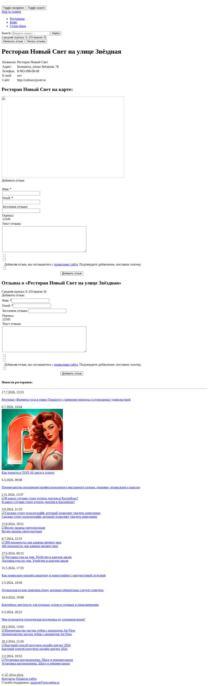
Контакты (8, 678)
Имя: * (6, 189)
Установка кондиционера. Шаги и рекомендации (36, 663)
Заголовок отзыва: (15, 206)
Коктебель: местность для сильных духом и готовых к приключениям (50, 604)
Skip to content (11, 11)
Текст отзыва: (11, 223)
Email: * (7, 198)
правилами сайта (66, 264)
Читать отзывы (36, 41)
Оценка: (8, 215)
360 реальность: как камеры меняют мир (30, 546)
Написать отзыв (13, 41)
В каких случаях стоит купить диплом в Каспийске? (38, 502)
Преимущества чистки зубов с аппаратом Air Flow (37, 634)
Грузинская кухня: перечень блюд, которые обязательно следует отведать (52, 590)
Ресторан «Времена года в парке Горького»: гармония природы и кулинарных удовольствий (66, 399)
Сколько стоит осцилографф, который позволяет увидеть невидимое (49, 516)
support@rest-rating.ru (44, 682)
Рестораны (17, 18)
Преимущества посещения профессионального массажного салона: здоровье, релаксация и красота (71, 487)
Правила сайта (26, 678)
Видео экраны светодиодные (22, 531)
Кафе (13, 22)
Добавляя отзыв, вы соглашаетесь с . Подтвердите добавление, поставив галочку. (72, 264)
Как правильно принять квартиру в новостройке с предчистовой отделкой (54, 575)
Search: (6, 33)
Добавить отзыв (72, 273)
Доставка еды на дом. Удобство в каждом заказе (35, 560)
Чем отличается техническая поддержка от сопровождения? (43, 619)
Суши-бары (18, 26)
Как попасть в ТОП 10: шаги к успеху (28, 472)
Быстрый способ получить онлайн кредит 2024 (34, 649)
